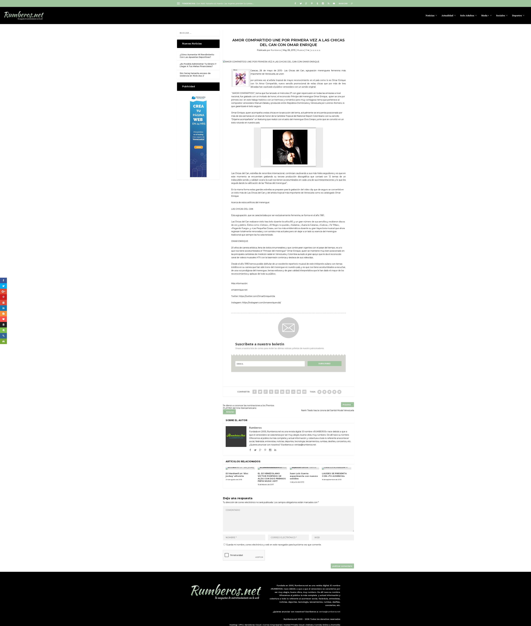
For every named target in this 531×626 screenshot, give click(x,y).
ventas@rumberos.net (329, 612)
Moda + (485, 15)
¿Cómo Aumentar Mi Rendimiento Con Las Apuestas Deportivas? (197, 55)
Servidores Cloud (253, 625)
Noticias (430, 15)
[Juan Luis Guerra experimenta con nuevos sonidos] (304, 468)
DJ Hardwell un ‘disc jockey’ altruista (237, 474)
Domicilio (335, 625)
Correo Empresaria (272, 625)
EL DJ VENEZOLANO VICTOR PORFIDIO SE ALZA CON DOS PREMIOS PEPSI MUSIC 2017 (272, 477)
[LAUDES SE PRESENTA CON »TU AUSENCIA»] (336, 468)
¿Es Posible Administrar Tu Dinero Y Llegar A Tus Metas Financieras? (198, 65)
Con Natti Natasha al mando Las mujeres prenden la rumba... (225, 3)
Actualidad (447, 15)
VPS (241, 625)
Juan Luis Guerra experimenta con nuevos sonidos (304, 476)
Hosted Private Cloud (294, 625)
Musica (300, 50)
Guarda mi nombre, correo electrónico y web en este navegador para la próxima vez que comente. (273, 544)
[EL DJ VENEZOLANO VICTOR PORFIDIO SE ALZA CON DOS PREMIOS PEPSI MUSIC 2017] (272, 468)
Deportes (517, 15)
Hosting (233, 625)
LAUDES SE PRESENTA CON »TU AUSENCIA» (334, 474)
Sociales (500, 15)
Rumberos (276, 50)
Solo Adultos (467, 15)
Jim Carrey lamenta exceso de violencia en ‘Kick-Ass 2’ (195, 74)
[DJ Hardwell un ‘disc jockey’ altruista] (240, 468)
